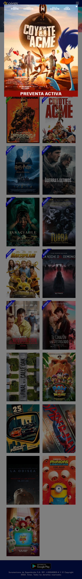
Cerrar (76, 6)
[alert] (41, 289)
